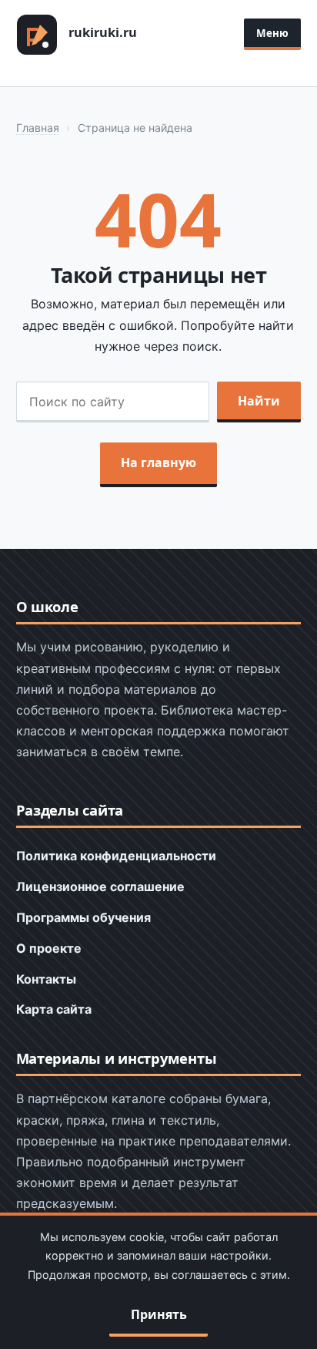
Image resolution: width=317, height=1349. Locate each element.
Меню (272, 33)
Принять (159, 1314)
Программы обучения (83, 917)
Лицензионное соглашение (100, 886)
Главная (37, 127)
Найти (259, 400)
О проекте (49, 948)
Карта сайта (54, 1009)
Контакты (46, 979)
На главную (158, 462)
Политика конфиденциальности (116, 855)
